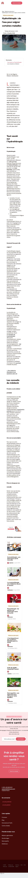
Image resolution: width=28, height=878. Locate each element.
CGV (25, 865)
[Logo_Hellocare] (6, 783)
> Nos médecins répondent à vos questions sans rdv (12, 372)
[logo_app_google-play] (11, 862)
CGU (21, 865)
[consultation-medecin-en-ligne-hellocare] (14, 526)
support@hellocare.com (8, 789)
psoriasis (18, 363)
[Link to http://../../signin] (9, 3)
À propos (4, 817)
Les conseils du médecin (13, 64)
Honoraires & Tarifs (7, 823)
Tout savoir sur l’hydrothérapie (14, 62)
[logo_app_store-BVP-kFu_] (4, 862)
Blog (3, 820)
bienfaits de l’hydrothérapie (11, 335)
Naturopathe (5, 841)
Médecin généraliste (7, 835)
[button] (14, 771)
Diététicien (5, 844)
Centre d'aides (6, 825)
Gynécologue (5, 838)
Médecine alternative (8, 15)
